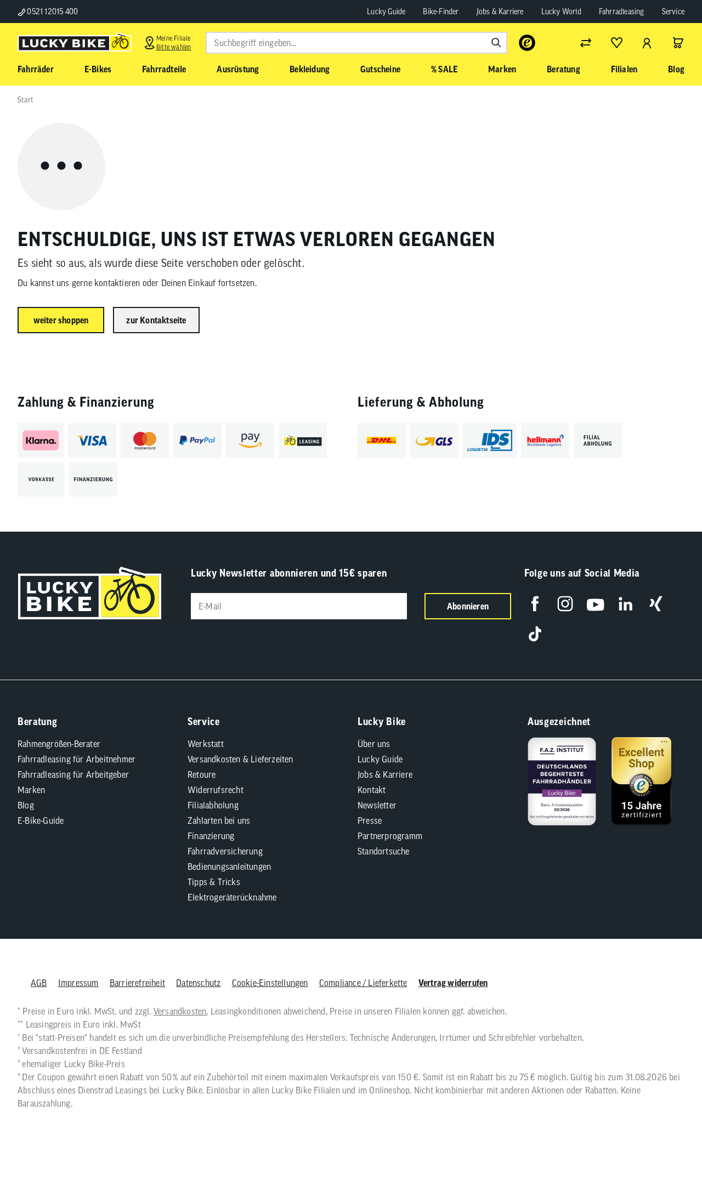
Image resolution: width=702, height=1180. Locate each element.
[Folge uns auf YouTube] (595, 603)
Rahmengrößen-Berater (59, 744)
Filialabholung (213, 805)
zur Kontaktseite (156, 320)
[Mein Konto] (647, 42)
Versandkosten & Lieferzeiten (240, 759)
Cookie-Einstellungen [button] (270, 983)
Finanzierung (211, 836)
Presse (370, 820)
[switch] (666, 1138)
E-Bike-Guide (41, 820)
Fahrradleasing (621, 11)
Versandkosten (180, 1011)
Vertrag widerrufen (453, 983)
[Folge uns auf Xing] (655, 603)
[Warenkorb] (677, 42)
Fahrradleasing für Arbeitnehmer (76, 759)
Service (673, 11)
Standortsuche (384, 851)
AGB (39, 983)
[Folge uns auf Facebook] (535, 603)
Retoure (202, 774)
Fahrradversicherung (225, 851)
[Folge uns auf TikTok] (535, 634)
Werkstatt (206, 744)
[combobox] (356, 43)
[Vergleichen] (585, 42)
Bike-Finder (440, 11)
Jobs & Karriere (500, 11)
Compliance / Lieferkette (363, 983)
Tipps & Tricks (214, 882)
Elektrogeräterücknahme (232, 897)
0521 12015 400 (51, 11)
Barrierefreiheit (137, 983)
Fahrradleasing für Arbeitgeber (73, 774)
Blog (26, 805)
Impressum (78, 983)
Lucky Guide (386, 11)
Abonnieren (468, 606)
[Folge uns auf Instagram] (565, 603)
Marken (31, 790)
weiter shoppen (61, 320)
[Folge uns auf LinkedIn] (625, 603)
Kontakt (372, 790)
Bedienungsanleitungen (229, 866)
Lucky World (561, 11)
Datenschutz (198, 983)
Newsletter (377, 805)
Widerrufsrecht (216, 790)
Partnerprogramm (390, 836)
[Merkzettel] (616, 42)
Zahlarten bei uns (219, 820)
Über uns (374, 744)
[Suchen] (496, 43)
